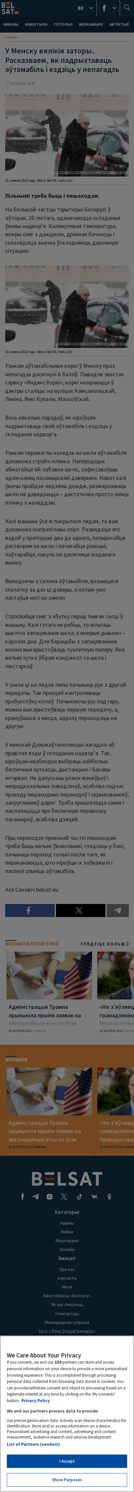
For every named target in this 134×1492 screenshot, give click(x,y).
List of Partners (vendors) (33, 1444)
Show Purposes (67, 1480)
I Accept (67, 1461)
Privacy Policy (35, 1400)
